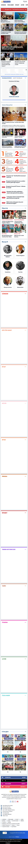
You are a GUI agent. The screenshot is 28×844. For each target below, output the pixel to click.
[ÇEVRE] (25, 659)
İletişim (13, 825)
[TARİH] (25, 585)
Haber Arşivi (5, 815)
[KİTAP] (25, 366)
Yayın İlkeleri (13, 826)
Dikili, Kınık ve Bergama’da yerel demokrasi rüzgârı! (22, 155)
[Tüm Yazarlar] (25, 78)
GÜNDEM (3, 5)
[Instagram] (15, 802)
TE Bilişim (17, 836)
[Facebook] (10, 802)
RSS (5, 832)
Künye (18, 825)
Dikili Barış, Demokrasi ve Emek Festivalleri (11, 823)
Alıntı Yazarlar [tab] (17, 78)
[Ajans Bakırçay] (6, 1)
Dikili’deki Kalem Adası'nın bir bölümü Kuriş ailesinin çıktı (22, 170)
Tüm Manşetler (6, 812)
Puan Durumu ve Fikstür (7, 811)
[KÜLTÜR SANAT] (25, 330)
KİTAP (4, 367)
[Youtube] (17, 802)
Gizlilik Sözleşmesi (6, 825)
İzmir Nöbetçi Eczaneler (8, 805)
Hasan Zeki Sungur (14, 96)
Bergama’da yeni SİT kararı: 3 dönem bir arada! (9, 162)
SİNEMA (4, 476)
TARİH (7, 159)
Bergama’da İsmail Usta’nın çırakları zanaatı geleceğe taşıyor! (22, 162)
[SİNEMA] (25, 476)
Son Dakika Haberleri (7, 814)
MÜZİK (4, 403)
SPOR (6, 151)
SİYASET (17, 5)
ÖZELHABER (10, 5)
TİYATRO (5, 622)
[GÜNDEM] (25, 293)
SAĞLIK (8, 820)
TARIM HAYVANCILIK (8, 549)
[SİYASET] (25, 512)
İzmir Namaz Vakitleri (7, 808)
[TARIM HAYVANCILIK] (25, 549)
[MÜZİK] (25, 403)
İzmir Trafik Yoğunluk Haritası (9, 809)
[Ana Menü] (26, 1)
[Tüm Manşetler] (25, 105)
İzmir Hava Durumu (6, 807)
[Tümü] (25, 208)
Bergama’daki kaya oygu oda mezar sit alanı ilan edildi (9, 170)
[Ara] (24, 1)
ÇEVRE (22, 5)
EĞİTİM (3, 820)
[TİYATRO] (25, 622)
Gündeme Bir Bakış (14, 81)
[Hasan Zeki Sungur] (14, 90)
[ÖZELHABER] (25, 695)
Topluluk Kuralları (5, 826)
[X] (13, 802)
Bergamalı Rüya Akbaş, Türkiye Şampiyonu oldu (9, 155)
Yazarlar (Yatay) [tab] (7, 78)
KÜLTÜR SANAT (7, 330)
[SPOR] (25, 439)
